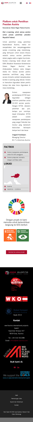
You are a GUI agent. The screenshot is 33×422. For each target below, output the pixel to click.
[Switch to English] (27, 3)
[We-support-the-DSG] (16, 372)
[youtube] (15, 367)
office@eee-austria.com (19, 340)
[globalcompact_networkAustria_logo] (17, 307)
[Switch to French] (30, 3)
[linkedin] (18, 367)
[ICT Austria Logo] (16, 278)
